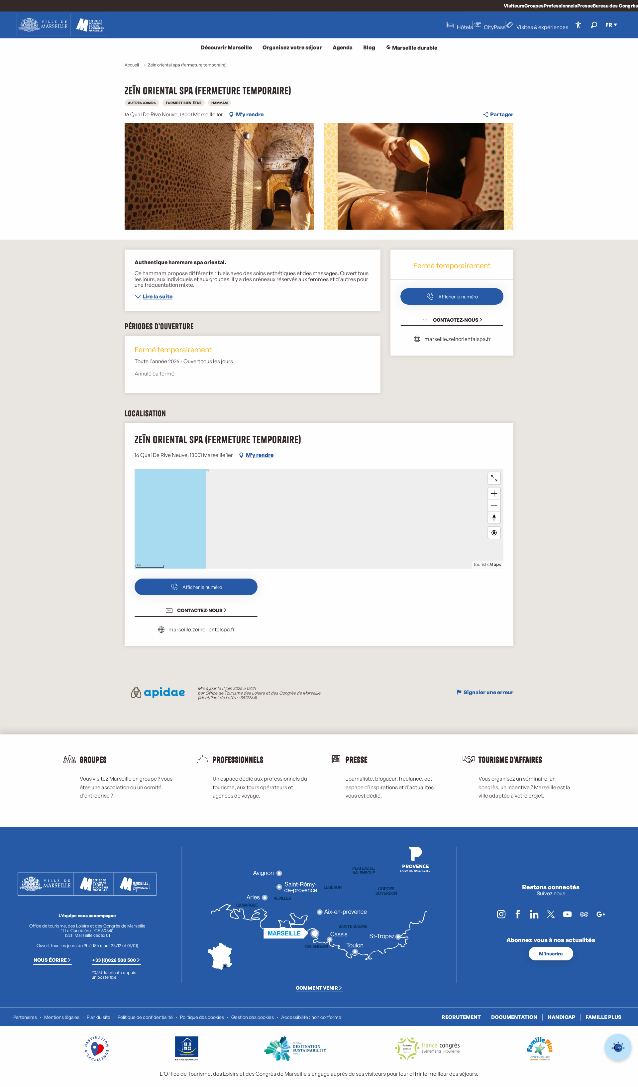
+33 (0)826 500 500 (114, 960)
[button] (594, 25)
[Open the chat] (618, 1047)
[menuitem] (63, 25)
